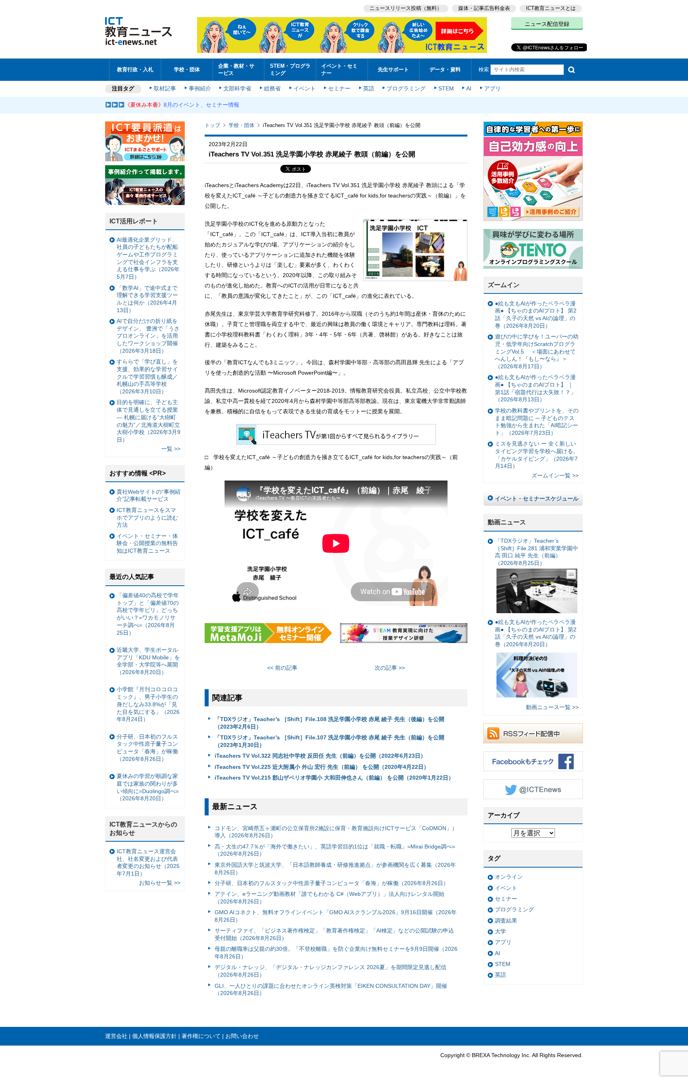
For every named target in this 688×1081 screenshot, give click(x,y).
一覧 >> (170, 449)
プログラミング (406, 88)
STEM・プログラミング (290, 69)
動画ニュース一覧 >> (552, 707)
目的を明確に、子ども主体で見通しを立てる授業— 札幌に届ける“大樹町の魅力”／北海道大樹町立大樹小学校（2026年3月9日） (148, 421)
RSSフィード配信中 (533, 733)
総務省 (272, 88)
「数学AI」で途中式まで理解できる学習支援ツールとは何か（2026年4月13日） (147, 299)
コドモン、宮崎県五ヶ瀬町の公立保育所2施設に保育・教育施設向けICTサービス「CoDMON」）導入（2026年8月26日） (336, 832)
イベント (304, 88)
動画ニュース (507, 522)
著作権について (201, 1036)
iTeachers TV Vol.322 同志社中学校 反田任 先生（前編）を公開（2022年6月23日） (320, 756)
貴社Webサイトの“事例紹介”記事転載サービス (148, 495)
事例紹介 (200, 88)
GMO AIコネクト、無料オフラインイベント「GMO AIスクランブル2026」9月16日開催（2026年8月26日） (336, 916)
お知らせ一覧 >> (159, 883)
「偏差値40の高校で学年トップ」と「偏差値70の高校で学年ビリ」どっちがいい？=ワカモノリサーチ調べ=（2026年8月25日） (148, 614)
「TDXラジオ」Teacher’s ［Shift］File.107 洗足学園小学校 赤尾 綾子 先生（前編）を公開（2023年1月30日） (329, 741)
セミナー (339, 88)
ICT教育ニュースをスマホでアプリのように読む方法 (147, 517)
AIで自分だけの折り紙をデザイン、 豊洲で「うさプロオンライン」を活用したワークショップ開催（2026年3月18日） (148, 336)
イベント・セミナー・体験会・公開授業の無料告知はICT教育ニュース (147, 543)
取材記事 (165, 88)
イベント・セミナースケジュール (537, 498)
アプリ (492, 88)
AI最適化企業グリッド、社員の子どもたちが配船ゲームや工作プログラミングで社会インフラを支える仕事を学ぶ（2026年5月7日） (148, 258)
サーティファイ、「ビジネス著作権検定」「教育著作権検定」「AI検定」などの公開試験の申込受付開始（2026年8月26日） (334, 934)
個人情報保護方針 (154, 1036)
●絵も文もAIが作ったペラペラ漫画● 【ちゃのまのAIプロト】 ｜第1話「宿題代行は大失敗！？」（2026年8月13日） (535, 388)
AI (468, 88)
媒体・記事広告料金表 (484, 8)
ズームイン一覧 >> (555, 475)
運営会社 (116, 1036)
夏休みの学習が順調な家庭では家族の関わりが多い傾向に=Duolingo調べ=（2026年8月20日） (148, 787)
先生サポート (393, 69)
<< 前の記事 (282, 668)
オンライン (509, 877)
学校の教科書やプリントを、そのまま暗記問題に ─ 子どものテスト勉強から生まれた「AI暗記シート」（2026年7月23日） (537, 421)
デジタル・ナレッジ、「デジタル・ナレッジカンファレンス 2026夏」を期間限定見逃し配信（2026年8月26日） (330, 971)
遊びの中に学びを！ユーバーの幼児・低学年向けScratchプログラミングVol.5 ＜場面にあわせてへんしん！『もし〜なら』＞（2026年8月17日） (537, 351)
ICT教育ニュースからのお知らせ (143, 828)
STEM (446, 88)
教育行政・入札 (135, 69)
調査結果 (506, 920)
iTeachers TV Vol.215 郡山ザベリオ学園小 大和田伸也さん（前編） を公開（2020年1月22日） (334, 777)
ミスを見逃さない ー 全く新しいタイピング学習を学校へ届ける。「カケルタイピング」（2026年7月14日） (537, 454)
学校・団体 (187, 69)
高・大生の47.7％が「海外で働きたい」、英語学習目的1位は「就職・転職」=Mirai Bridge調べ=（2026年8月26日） (335, 850)
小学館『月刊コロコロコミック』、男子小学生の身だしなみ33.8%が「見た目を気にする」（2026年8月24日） (148, 704)
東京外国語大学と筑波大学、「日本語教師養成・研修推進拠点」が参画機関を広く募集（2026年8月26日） (335, 869)
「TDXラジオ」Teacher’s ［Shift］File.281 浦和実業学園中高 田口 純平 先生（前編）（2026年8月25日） (536, 552)
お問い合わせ (242, 1036)
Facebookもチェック (533, 761)
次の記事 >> (390, 668)
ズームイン (504, 284)
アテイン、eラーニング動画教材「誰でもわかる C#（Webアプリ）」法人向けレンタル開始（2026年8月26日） (329, 898)
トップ (212, 125)
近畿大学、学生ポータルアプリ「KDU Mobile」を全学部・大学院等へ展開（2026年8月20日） (148, 661)
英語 (368, 88)
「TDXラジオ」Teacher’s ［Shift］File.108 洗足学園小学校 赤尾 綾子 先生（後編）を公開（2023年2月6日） (329, 723)
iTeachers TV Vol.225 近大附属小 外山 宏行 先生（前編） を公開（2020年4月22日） (322, 767)
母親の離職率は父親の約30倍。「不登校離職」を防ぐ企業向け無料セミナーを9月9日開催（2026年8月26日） (336, 953)
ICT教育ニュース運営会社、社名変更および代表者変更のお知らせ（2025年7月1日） (148, 862)
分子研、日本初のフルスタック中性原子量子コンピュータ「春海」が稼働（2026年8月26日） (332, 883)
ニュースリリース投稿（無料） (405, 8)
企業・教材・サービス (236, 69)
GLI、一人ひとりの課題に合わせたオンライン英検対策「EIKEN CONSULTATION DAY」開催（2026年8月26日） (331, 990)
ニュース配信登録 (547, 24)
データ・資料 (445, 69)
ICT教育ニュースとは (551, 8)
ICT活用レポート (133, 221)
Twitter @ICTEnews (533, 789)
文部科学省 (237, 88)
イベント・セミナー (339, 69)
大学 (500, 931)
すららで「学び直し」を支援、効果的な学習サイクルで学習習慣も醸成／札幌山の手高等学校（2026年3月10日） (147, 376)
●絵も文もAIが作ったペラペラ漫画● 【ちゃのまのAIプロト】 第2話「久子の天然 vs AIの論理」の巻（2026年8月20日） (536, 314)
